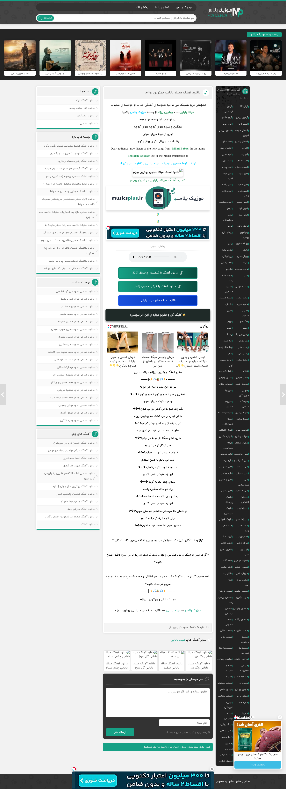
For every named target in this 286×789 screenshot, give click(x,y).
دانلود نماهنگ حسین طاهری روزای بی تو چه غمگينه (69, 250)
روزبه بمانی (242, 360)
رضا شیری (227, 340)
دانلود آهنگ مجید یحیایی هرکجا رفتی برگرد (69, 146)
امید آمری (227, 154)
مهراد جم (243, 702)
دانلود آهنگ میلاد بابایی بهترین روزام (173, 92)
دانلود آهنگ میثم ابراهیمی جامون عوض (71, 450)
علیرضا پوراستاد (229, 500)
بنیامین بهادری (244, 235)
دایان (229, 310)
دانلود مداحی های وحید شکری (77, 420)
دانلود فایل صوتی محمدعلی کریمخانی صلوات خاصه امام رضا (68, 201)
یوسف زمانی (225, 761)
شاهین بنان (242, 430)
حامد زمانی (226, 262)
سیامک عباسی (244, 404)
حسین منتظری (229, 289)
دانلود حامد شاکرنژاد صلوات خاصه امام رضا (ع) (68, 184)
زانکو (245, 371)
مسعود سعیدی (229, 668)
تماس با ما (162, 7)
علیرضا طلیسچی (228, 511)
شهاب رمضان (241, 436)
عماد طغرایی (226, 525)
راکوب (229, 328)
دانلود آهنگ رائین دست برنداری (76, 161)
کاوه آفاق (227, 560)
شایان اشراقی (225, 430)
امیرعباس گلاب (243, 194)
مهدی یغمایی (225, 696)
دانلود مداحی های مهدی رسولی (77, 405)
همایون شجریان (229, 746)
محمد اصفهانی (229, 622)
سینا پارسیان (241, 412)
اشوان (245, 148)
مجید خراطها (225, 591)
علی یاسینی (226, 490)
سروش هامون (241, 384)
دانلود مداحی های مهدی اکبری (77, 413)
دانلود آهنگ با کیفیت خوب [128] (154, 286)
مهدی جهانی (241, 689)
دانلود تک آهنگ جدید (193, 627)
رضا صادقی (243, 347)
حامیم (229, 269)
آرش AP (244, 106)
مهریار (245, 713)
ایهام (229, 208)
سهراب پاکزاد (225, 384)
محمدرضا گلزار (225, 648)
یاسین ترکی (226, 754)
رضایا (230, 353)
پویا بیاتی (227, 256)
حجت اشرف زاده (226, 278)
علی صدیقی (242, 473)
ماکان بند (227, 573)
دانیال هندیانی (245, 313)
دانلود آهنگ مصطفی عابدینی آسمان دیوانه (69, 268)
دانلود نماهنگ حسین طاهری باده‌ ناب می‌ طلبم (68, 240)
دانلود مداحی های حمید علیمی (77, 314)
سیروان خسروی (229, 404)
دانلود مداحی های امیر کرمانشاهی (75, 291)
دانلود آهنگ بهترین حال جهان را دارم (74, 486)
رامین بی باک (241, 334)
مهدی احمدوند (225, 683)
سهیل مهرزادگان (244, 393)
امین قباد (243, 208)
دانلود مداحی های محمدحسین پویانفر (73, 382)
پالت (245, 250)
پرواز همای (242, 256)
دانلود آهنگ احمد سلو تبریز (79, 458)
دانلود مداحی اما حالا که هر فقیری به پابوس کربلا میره (69, 476)
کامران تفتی (226, 549)
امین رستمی (225, 202)
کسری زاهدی (241, 567)
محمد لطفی (226, 630)
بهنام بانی (227, 232)
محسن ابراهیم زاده (225, 600)
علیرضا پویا (242, 508)
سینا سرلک (242, 419)
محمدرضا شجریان (244, 651)
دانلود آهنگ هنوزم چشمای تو (78, 501)
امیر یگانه (227, 184)
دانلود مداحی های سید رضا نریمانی (74, 360)
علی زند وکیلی (225, 466)
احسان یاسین (241, 141)
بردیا (230, 226)
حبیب (245, 275)
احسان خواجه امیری (242, 133)
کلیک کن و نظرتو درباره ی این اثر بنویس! (156, 315)
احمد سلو (227, 141)
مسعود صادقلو (240, 676)
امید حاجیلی (241, 167)
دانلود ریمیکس (86, 116)
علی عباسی (226, 473)
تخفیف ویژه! (257, 765)
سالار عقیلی (242, 377)
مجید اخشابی (241, 591)
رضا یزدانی (243, 353)
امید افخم (243, 160)
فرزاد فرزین (242, 543)
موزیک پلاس (225, 12)
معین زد (244, 683)
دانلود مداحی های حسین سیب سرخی (73, 329)
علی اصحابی (226, 454)
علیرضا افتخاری (245, 500)
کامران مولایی (241, 560)
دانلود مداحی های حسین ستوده (76, 322)
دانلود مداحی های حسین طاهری (76, 337)
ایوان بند (243, 214)
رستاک (229, 334)
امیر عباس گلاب (227, 176)
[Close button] (212, 769)
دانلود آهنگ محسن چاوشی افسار (75, 494)
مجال (229, 579)
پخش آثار (141, 7)
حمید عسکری (225, 297)
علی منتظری (241, 490)
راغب (245, 328)
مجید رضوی (242, 597)
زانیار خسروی (225, 371)
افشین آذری (226, 148)
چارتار (245, 262)
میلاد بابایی (173, 610)
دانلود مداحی (87, 123)
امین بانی (227, 191)
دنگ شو (244, 321)
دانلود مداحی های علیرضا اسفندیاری (74, 375)
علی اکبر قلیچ (241, 460)
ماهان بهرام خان (243, 582)
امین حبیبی (242, 202)
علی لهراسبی (225, 479)
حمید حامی (242, 297)
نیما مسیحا (226, 737)
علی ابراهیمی (241, 454)
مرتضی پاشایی (225, 659)
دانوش (228, 304)
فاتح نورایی (242, 536)
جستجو (48, 18)
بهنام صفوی (242, 243)
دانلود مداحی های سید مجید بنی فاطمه (71, 352)
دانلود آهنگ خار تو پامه (81, 509)
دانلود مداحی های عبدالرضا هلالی (76, 367)
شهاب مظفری (225, 436)
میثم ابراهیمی (228, 716)
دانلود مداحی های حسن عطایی (77, 344)
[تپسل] (108, 228)
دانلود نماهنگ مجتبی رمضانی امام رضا (72, 191)
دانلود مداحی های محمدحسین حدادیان (72, 397)
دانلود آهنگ (88, 524)
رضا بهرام (243, 340)
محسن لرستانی (229, 611)
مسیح (229, 676)
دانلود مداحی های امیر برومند (78, 299)
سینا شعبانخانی (228, 422)
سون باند (227, 390)
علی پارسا (227, 460)
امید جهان (227, 160)
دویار (229, 321)
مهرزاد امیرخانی (228, 705)
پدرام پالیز (227, 250)
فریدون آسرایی (244, 552)
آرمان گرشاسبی (228, 109)
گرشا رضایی (226, 567)
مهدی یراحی (242, 696)
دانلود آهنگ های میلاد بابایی (158, 300)
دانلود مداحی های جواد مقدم (78, 306)
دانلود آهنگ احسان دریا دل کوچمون (74, 443)
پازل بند (228, 243)
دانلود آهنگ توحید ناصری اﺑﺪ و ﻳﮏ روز (72, 153)
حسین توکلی (241, 286)
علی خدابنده (241, 466)
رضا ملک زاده (225, 347)
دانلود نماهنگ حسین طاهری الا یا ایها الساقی (69, 233)
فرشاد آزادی (226, 543)
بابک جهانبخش (228, 217)
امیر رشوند (242, 173)
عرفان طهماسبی (228, 445)
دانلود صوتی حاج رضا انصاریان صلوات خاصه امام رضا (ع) (67, 214)
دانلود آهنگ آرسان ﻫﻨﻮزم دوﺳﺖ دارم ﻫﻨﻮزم (70, 169)
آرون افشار (227, 117)
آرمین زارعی (242, 117)
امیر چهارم (227, 167)
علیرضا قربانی (225, 519)
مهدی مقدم (226, 689)
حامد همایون (241, 269)
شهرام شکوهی (241, 442)
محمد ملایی (226, 637)
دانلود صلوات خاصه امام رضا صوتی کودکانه (70, 225)
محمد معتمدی (244, 639)
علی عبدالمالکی (243, 482)
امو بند (244, 154)
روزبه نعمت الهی (226, 363)
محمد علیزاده (241, 630)
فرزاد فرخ (227, 536)
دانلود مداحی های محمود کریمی (76, 390)
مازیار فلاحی (242, 573)
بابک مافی (243, 226)
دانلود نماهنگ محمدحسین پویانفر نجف (72, 261)
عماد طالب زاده (243, 528)
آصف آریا (243, 124)
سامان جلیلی (225, 377)
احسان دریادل (225, 130)
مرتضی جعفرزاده (244, 668)
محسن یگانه (241, 619)
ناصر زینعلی (226, 730)
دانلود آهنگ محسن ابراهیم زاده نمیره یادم (70, 176)
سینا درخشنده (225, 412)
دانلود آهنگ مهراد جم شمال (79, 466)
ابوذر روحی (227, 124)
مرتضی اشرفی (241, 659)
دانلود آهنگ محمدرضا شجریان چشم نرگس (70, 517)
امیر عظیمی (242, 184)
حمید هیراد (242, 304)
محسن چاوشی (240, 608)
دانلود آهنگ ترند (85, 100)
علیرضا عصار (242, 519)
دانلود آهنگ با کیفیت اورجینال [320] (155, 273)
